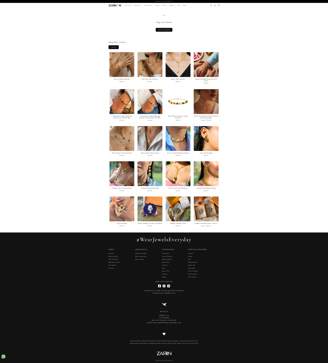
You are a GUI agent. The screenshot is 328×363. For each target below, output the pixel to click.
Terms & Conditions (167, 256)
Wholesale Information (141, 253)
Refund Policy (165, 262)
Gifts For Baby (177, 343)
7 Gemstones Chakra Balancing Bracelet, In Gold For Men (122, 117)
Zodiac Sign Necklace (178, 79)
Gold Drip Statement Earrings (206, 188)
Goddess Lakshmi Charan (178, 223)
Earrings (190, 256)
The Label (111, 253)
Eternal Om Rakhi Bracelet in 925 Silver (206, 80)
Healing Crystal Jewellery (172, 341)
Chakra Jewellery (184, 341)
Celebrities (111, 268)
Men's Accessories (193, 271)
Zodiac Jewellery (192, 277)
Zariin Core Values (113, 259)
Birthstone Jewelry (134, 343)
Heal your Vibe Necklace (150, 79)
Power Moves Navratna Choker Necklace (178, 117)
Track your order (139, 259)
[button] (138, 5)
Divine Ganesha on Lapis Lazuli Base (150, 223)
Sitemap (164, 277)
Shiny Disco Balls (160, 341)
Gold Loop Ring (122, 223)
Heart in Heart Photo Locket (150, 153)
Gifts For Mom (186, 343)
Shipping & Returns (167, 259)
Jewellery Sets (191, 265)
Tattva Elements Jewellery (148, 341)
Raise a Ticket (165, 271)
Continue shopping (164, 30)
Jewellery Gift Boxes (167, 343)
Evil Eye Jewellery (192, 274)
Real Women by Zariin (114, 262)
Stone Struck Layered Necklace (122, 153)
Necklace (190, 253)
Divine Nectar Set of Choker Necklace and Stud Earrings (206, 117)
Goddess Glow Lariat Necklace (122, 188)
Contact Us (165, 265)
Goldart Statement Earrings (150, 188)
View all (113, 47)
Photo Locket (193, 341)
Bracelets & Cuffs (192, 262)
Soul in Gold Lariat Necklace (178, 188)
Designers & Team (113, 256)
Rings (189, 259)
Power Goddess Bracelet (122, 79)
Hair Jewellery (191, 268)
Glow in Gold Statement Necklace (178, 153)
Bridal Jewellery (144, 343)
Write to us (165, 274)
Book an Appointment (140, 256)
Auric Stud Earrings (206, 153)
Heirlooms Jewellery (135, 341)
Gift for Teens (194, 343)
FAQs (163, 268)
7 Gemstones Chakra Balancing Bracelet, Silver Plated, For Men (150, 117)
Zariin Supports (112, 265)
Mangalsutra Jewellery (155, 343)
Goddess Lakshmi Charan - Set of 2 (206, 223)
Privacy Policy (165, 253)
